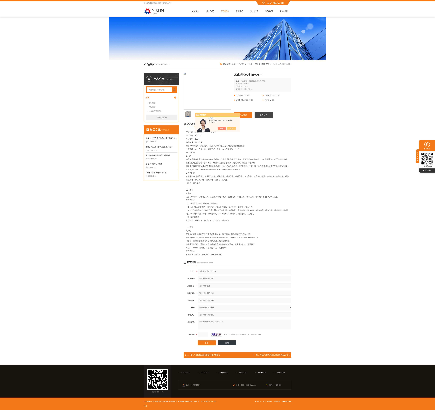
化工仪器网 (267, 401)
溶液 (250, 64)
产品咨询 (243, 115)
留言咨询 (281, 372)
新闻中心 (239, 11)
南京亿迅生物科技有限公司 (161, 3)
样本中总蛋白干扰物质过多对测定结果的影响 (161, 138)
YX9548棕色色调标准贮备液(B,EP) (274, 355)
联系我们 (284, 11)
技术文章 (254, 11)
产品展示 (225, 11)
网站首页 (195, 11)
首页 (234, 64)
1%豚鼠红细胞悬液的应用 (156, 173)
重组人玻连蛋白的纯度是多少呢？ (159, 147)
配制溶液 (152, 107)
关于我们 (210, 11)
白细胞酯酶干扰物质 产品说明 (158, 155)
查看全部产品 (161, 117)
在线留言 (269, 11)
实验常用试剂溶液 (262, 64)
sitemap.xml (286, 401)
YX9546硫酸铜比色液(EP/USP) (207, 355)
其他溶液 (152, 103)
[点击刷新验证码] (216, 334)
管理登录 (276, 401)
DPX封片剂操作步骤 (154, 164)
